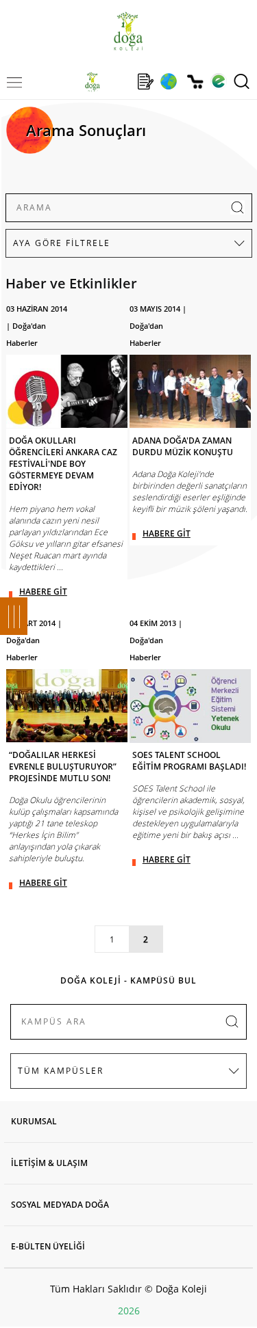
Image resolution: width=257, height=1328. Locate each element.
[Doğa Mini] (118, 81)
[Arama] (241, 81)
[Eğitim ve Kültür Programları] (168, 81)
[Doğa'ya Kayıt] (145, 81)
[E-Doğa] (218, 81)
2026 (129, 1310)
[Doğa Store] (195, 82)
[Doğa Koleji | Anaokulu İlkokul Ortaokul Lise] (128, 31)
